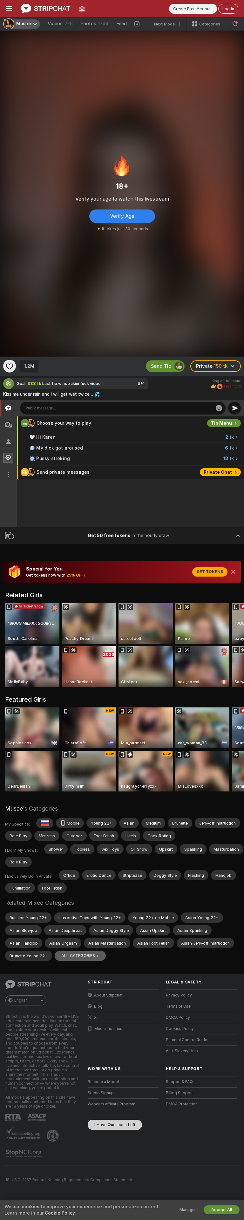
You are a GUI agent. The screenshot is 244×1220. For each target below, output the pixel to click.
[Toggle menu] (9, 8)
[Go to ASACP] (38, 1117)
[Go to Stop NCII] (24, 1153)
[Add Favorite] (9, 366)
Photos (94, 23)
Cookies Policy (180, 1028)
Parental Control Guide (186, 1040)
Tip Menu (221, 423)
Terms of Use (178, 1006)
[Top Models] (82, 8)
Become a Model (103, 1082)
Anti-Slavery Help (182, 1051)
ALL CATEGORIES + (80, 955)
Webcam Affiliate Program (111, 1104)
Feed (121, 23)
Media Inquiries (108, 1028)
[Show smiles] (219, 408)
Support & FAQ (179, 1082)
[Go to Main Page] (45, 8)
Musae (14, 808)
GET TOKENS (210, 572)
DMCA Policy (178, 1017)
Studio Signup (101, 1093)
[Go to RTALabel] (14, 1117)
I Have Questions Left (114, 1124)
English (21, 1000)
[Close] (233, 572)
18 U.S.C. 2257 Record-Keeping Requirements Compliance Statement (68, 1180)
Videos (60, 23)
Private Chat (218, 472)
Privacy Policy (179, 995)
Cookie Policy (60, 1213)
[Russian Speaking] (44, 823)
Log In (228, 8)
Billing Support (179, 1093)
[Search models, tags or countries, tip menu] (235, 24)
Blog (98, 1006)
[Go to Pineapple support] (53, 1136)
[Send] (234, 408)
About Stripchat (108, 995)
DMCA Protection (182, 1104)
